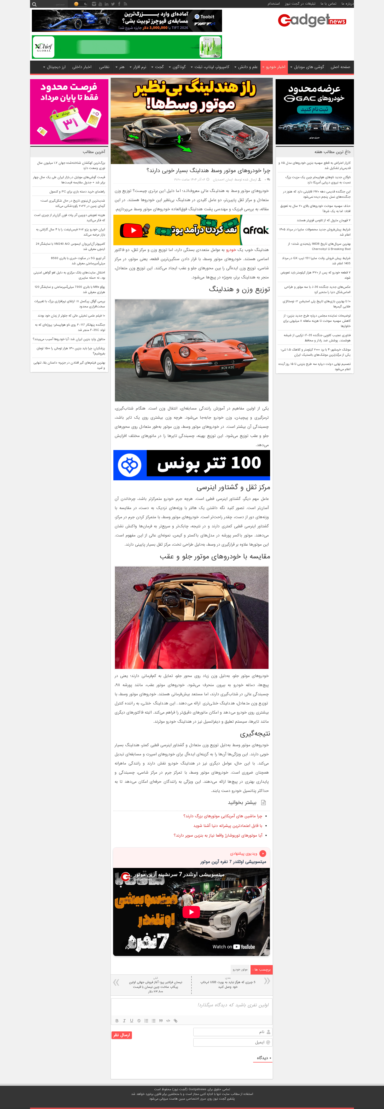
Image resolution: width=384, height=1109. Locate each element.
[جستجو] (34, 4)
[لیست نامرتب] (153, 1021)
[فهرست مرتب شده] (146, 1021)
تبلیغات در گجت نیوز (300, 3)
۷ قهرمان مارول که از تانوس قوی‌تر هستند (324, 220)
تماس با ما (328, 3)
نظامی (104, 67)
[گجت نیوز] (312, 29)
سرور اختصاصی (196, 1098)
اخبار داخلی (81, 67)
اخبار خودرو (275, 67)
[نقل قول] (161, 1021)
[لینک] (175, 1021)
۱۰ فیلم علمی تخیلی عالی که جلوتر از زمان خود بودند (71, 315)
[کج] (124, 1021)
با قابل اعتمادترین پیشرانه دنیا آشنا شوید (227, 826)
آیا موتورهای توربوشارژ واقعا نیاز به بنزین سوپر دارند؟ (218, 835)
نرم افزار (139, 67)
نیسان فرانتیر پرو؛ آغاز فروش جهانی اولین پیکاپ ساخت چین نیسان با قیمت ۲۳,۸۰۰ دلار (155, 985)
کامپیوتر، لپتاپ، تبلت (212, 67)
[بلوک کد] (168, 1021)
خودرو (231, 250)
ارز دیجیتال (56, 67)
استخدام (274, 3)
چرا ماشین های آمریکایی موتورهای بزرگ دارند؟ (222, 816)
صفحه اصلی (340, 67)
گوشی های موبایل (309, 67)
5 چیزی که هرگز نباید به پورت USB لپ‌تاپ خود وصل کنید (227, 982)
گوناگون (179, 67)
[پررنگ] (117, 1021)
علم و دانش (248, 67)
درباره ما (348, 3)
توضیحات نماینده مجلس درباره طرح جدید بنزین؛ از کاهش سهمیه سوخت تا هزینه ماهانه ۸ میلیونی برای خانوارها (317, 321)
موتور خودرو (240, 969)
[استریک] (139, 1021)
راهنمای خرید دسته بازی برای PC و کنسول (77, 191)
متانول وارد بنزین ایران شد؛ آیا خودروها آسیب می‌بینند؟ (69, 339)
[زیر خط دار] (131, 1021)
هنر (122, 67)
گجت (159, 67)
